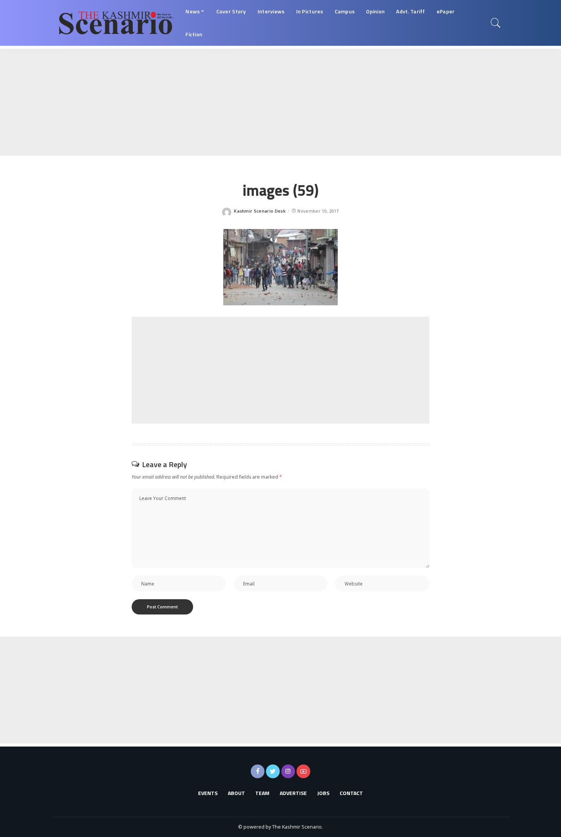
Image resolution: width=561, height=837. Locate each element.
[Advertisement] (229, 102)
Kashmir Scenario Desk (259, 211)
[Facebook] (257, 771)
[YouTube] (303, 771)
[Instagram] (288, 771)
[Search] (496, 23)
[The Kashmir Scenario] (116, 22)
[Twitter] (273, 771)
